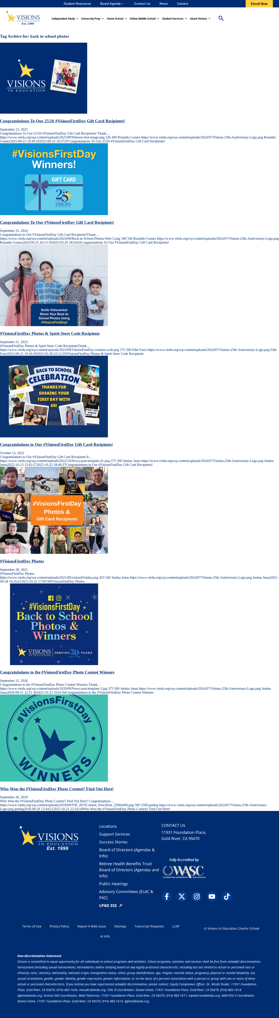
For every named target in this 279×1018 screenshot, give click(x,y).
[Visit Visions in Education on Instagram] (199, 896)
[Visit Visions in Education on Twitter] (184, 896)
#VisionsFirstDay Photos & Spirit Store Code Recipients (50, 333)
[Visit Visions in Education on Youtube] (214, 896)
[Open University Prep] (102, 18)
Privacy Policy (59, 926)
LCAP (175, 926)
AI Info (105, 936)
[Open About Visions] (209, 18)
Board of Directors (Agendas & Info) (127, 852)
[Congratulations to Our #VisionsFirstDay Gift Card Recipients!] (54, 436)
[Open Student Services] (186, 18)
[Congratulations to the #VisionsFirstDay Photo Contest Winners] (54, 664)
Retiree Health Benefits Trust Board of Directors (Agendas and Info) (129, 869)
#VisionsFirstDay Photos (22, 561)
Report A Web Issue (91, 926)
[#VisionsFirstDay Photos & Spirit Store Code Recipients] (54, 325)
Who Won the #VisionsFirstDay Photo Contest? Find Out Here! (57, 789)
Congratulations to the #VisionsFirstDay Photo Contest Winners (57, 672)
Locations (108, 826)
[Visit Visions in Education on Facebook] (169, 896)
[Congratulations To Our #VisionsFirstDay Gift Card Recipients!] (54, 214)
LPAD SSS (108, 905)
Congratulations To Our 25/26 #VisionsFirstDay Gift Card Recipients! (62, 121)
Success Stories (113, 841)
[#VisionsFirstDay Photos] (54, 553)
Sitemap (120, 926)
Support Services (114, 834)
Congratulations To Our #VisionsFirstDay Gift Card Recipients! (57, 222)
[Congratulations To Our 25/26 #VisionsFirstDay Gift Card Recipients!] (43, 112)
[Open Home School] (125, 18)
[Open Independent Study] (77, 18)
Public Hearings (113, 883)
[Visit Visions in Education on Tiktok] (229, 896)
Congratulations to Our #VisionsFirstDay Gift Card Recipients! (56, 444)
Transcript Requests (149, 926)
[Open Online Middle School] (158, 18)
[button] (221, 18)
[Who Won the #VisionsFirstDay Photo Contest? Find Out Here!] (54, 780)
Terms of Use (31, 926)
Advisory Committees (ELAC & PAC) (126, 894)
